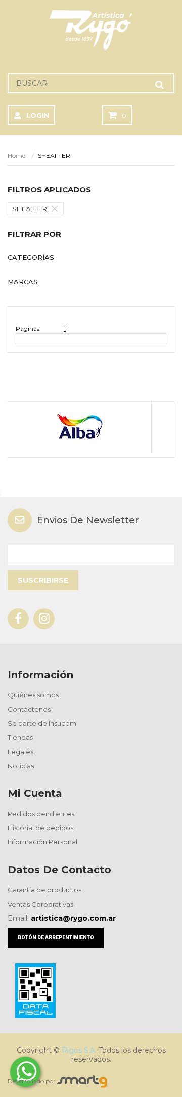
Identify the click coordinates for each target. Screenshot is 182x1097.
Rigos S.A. (79, 1050)
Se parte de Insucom (42, 723)
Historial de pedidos (40, 828)
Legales (20, 751)
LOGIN (37, 115)
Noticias (21, 766)
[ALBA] (79, 427)
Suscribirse (43, 580)
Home (16, 155)
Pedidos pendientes (41, 814)
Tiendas (20, 737)
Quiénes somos (33, 695)
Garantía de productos (44, 890)
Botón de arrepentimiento (56, 937)
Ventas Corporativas (40, 904)
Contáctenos (29, 709)
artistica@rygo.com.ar (73, 918)
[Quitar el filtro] (57, 209)
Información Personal (42, 842)
